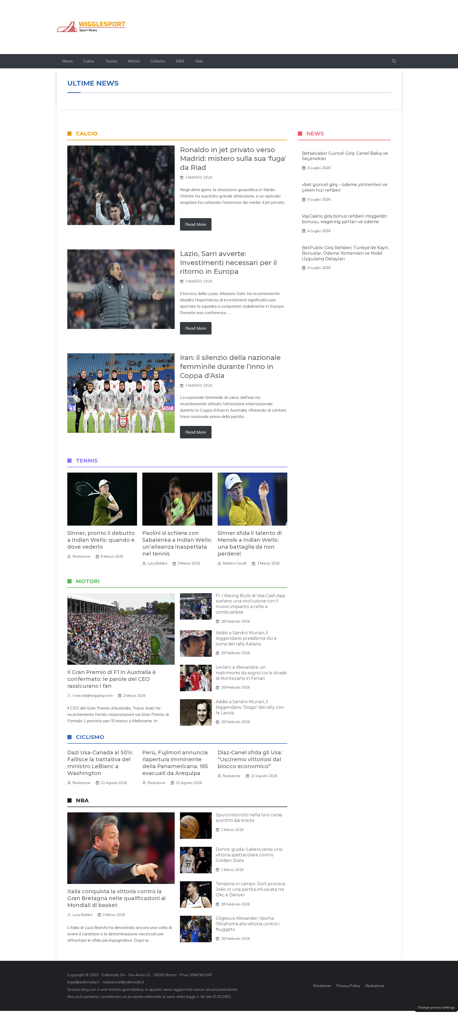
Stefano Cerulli (234, 563)
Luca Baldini (157, 563)
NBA (180, 61)
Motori (134, 61)
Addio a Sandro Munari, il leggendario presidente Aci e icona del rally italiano (246, 638)
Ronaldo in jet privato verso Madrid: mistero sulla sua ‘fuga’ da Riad (233, 159)
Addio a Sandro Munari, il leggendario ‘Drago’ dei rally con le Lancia (250, 707)
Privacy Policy (348, 985)
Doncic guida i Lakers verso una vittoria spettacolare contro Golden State (249, 855)
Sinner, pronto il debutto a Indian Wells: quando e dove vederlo (101, 540)
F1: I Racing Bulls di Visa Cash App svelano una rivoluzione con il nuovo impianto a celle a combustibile (250, 604)
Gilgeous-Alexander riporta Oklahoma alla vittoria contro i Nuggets (247, 924)
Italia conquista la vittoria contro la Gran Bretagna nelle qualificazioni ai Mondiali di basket (116, 898)
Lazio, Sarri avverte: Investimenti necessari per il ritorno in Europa (228, 262)
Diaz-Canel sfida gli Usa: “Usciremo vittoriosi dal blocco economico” (250, 759)
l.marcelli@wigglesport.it (93, 695)
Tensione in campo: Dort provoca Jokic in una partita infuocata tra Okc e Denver (250, 889)
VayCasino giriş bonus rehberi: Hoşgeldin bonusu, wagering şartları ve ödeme (344, 219)
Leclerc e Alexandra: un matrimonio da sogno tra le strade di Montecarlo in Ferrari (251, 673)
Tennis (111, 61)
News (67, 61)
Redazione (81, 556)
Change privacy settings (436, 1007)
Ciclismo (157, 61)
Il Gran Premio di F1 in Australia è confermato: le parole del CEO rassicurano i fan (111, 679)
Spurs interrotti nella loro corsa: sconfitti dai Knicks (249, 817)
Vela (199, 61)
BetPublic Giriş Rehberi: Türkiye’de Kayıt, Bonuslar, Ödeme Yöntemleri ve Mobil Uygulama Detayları (345, 253)
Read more (195, 224)
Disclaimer (322, 985)
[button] (394, 61)
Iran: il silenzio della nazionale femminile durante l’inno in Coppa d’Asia (230, 366)
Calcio (88, 61)
